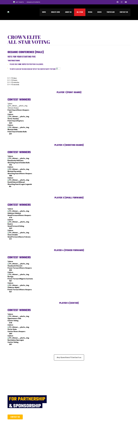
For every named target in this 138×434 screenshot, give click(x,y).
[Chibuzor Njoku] (18, 285)
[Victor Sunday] (18, 116)
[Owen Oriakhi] (18, 233)
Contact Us (15, 417)
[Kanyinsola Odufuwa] (18, 158)
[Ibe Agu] (18, 274)
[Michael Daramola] (18, 169)
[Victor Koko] (18, 327)
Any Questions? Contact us (69, 357)
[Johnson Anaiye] (17, 106)
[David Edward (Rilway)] (18, 180)
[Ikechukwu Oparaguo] (18, 338)
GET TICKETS (20, 2)
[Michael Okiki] (18, 127)
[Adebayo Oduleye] (18, 211)
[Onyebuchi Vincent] (18, 264)
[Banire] (18, 222)
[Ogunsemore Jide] (18, 316)
